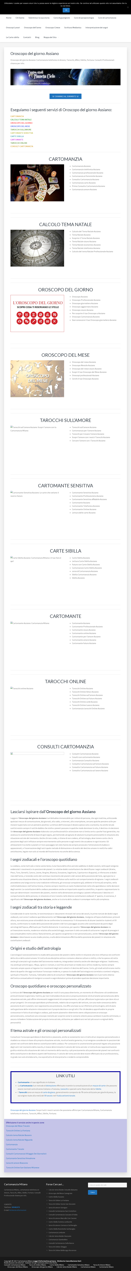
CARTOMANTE (16, 139)
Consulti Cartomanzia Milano (14, 1265)
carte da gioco (49, 1092)
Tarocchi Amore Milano (101, 1265)
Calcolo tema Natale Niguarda (19, 1139)
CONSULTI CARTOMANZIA (21, 146)
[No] (128, 7)
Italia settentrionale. (66, 1095)
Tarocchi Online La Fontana (18, 1130)
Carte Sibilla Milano (57, 1265)
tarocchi (64, 1089)
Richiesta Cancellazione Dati (69, 1261)
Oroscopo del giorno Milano (42, 1267)
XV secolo (48, 1095)
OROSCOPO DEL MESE (20, 126)
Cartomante (23, 1082)
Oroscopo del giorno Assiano (23, 1110)
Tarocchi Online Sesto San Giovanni (62, 1204)
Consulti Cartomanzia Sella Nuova (61, 1243)
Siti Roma (53, 1263)
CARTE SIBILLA (17, 136)
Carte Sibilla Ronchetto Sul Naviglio (62, 1229)
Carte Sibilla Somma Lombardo (60, 1222)
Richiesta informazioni (17, 1210)
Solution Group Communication (37, 1263)
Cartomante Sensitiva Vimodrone (20, 1158)
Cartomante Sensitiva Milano (79, 1265)
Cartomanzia (12, 1144)
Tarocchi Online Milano (37, 1265)
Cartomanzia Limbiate (57, 1232)
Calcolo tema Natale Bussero (19, 1135)
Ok (66, 10)
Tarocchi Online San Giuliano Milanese (22, 1167)
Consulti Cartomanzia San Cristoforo (62, 1211)
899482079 (16, 1207)
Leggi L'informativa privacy (44, 1261)
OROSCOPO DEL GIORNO (21, 123)
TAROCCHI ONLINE (18, 143)
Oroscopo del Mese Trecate (18, 1126)
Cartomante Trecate (15, 1149)
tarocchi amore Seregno (58, 1207)
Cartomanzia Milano (88, 1267)
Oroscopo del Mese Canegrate (60, 1193)
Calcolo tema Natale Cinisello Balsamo (63, 1190)
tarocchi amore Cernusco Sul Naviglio (63, 1225)
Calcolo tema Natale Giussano (60, 1236)
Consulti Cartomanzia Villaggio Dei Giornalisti (26, 1153)
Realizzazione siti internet (14, 1263)
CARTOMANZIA (17, 116)
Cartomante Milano (106, 1267)
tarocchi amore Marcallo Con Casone (63, 1218)
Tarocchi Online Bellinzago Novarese (62, 1250)
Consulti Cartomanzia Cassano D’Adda (63, 1214)
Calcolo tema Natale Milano (67, 1267)
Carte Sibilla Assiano (56, 1197)
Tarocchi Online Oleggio (58, 1247)
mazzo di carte (99, 1085)
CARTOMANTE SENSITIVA (21, 133)
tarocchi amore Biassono (17, 1163)
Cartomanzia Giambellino (58, 1239)
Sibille (98, 1089)
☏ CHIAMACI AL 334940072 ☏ (65, 96)
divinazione (51, 1085)
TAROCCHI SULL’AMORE (20, 129)
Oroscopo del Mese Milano (17, 1267)
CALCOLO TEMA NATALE (21, 119)
